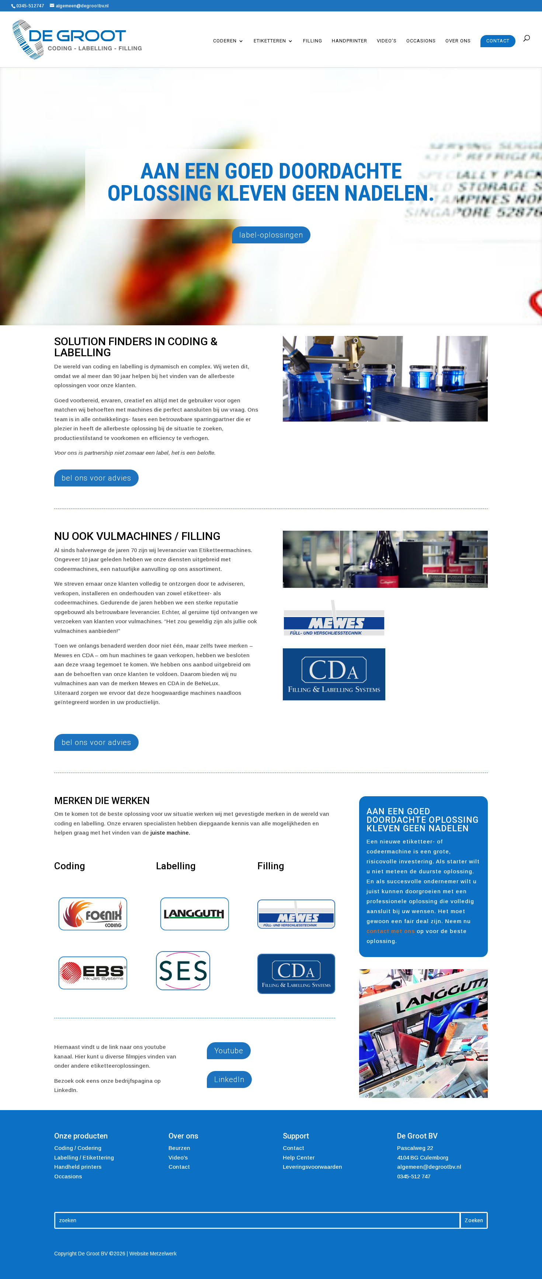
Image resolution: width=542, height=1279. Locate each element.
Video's (178, 1154)
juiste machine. (170, 832)
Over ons (458, 41)
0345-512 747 (413, 1172)
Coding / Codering (77, 1144)
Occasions (421, 41)
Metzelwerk (163, 1250)
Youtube (228, 1050)
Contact (498, 41)
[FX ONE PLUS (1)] (423, 1039)
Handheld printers (77, 1163)
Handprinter (349, 41)
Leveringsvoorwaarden (312, 1163)
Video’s (387, 41)
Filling (312, 41)
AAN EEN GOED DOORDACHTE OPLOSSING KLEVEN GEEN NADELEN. (271, 182)
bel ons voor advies (96, 478)
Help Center (299, 1154)
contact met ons (390, 931)
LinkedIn (229, 1079)
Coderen (225, 41)
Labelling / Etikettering (84, 1154)
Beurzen (179, 1144)
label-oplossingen (271, 235)
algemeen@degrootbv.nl (429, 1163)
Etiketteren (270, 41)
